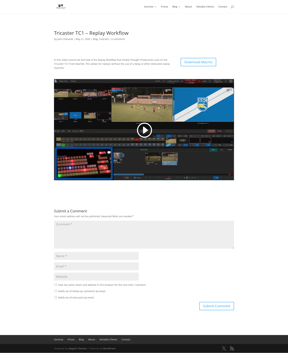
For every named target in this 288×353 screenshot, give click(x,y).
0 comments (118, 39)
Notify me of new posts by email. (76, 297)
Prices (164, 6)
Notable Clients (205, 6)
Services (149, 6)
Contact (222, 6)
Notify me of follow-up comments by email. (82, 291)
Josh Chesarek (65, 39)
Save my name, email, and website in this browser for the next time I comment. (102, 284)
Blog (174, 6)
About (188, 6)
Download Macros (198, 62)
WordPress (109, 348)
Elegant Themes (77, 348)
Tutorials (104, 39)
